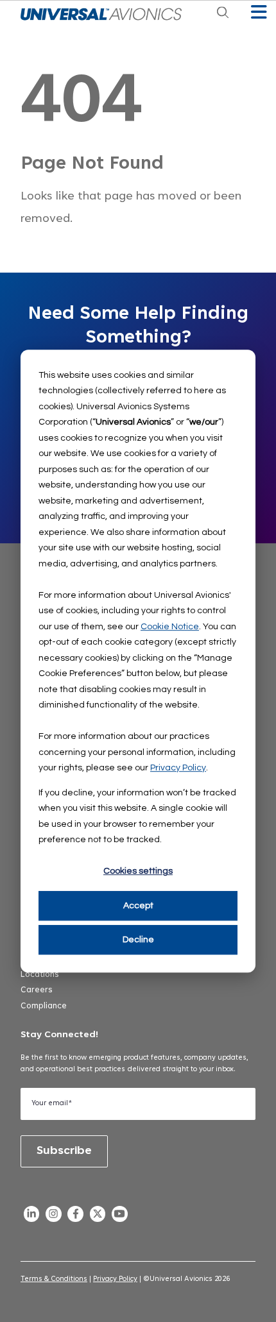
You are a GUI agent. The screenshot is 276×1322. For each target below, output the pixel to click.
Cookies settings (138, 871)
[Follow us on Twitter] (97, 1217)
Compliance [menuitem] (44, 1006)
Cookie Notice (170, 626)
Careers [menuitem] (37, 990)
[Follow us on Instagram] (53, 1217)
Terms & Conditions (54, 1279)
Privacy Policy (178, 767)
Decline (138, 939)
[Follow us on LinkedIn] (31, 1217)
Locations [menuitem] (40, 975)
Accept (138, 905)
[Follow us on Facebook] (76, 1217)
